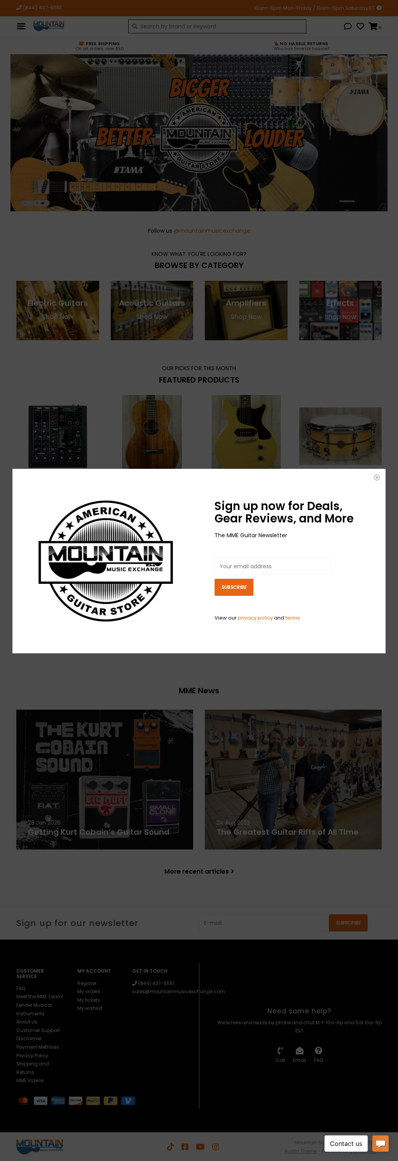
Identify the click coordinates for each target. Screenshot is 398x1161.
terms (292, 617)
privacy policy (255, 617)
